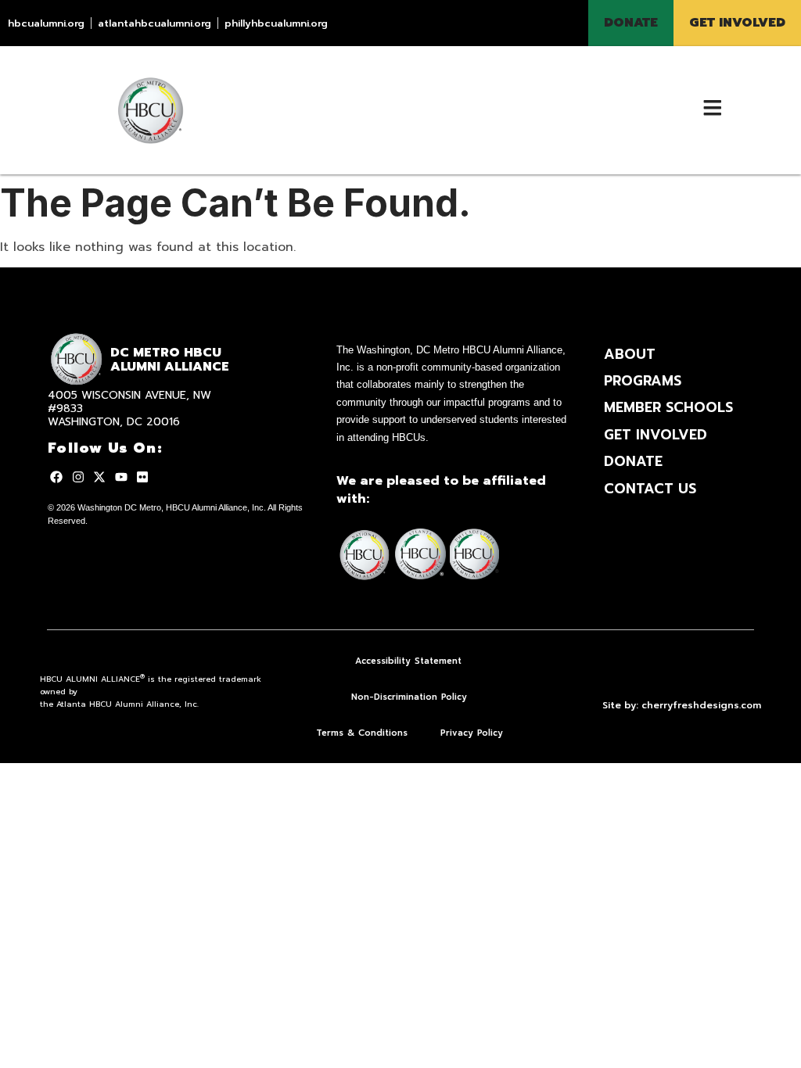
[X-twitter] (99, 477)
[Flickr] (142, 477)
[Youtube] (120, 477)
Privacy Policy (471, 733)
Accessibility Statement (408, 661)
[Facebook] (56, 477)
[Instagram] (78, 477)
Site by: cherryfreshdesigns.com (681, 705)
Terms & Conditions (362, 733)
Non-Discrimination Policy (409, 697)
